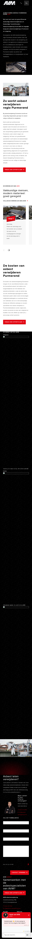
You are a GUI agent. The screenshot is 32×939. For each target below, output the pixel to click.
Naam (5, 820)
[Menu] (26, 3)
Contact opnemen (18, 872)
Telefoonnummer (9, 837)
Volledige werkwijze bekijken (14, 200)
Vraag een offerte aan (13, 169)
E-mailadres (7, 828)
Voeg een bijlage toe (10, 861)
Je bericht (6, 845)
